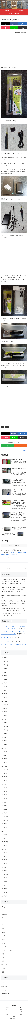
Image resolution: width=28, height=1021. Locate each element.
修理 (21, 1011)
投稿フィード (5, 986)
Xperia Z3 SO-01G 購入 (7, 644)
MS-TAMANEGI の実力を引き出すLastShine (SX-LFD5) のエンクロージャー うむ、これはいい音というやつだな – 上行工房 (13, 581)
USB (21, 1009)
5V (3, 427)
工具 (7, 427)
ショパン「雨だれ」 (6, 637)
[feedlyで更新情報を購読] (7, 445)
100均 (7, 1007)
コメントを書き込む (14, 545)
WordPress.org (5, 993)
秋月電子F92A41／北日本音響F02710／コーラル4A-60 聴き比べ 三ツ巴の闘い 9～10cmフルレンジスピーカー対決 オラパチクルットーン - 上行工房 (14, 612)
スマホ (7, 1011)
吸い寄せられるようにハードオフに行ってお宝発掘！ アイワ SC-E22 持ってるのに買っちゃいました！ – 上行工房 (13, 603)
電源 (14, 1016)
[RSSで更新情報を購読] (20, 445)
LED (7, 1009)
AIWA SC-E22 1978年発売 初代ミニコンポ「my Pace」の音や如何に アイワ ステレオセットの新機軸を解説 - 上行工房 (13, 589)
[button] (22, 27)
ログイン (3, 982)
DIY (21, 1007)
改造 (21, 1014)
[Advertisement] (14, 50)
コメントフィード (6, 990)
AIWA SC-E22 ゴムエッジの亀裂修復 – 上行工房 (13, 596)
